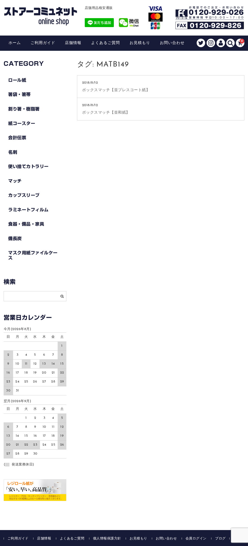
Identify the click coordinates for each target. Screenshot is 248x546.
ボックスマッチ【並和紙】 (106, 113)
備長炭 (15, 238)
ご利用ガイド (43, 43)
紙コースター (21, 123)
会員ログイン (196, 538)
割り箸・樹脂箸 (24, 109)
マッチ (15, 181)
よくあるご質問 (105, 43)
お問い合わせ (172, 43)
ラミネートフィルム (28, 209)
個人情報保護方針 (107, 538)
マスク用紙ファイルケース (33, 255)
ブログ (220, 538)
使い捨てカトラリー (28, 166)
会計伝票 (17, 137)
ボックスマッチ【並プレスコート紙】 (116, 90)
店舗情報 (73, 43)
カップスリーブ (24, 195)
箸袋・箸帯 (19, 94)
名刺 (12, 152)
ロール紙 (17, 80)
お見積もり (140, 43)
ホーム (14, 43)
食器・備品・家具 (26, 224)
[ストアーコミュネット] (41, 21)
